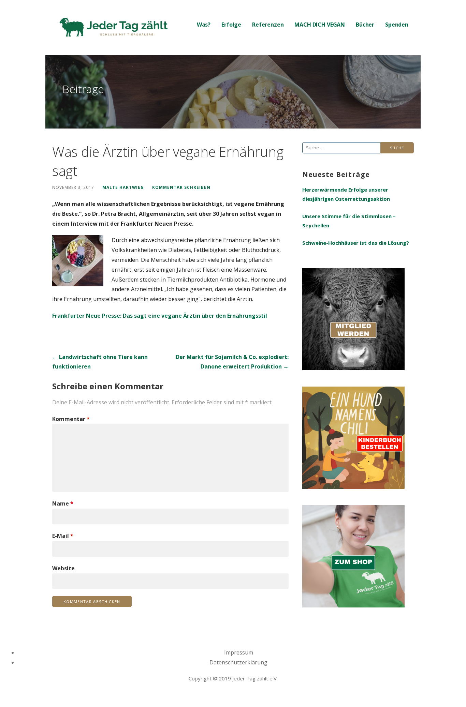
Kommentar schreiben (181, 187)
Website (63, 568)
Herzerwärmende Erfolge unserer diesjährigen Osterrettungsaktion (346, 194)
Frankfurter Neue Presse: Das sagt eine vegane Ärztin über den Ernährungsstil (159, 315)
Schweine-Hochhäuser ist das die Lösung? (355, 242)
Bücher (365, 24)
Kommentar (71, 419)
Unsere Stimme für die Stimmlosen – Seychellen (349, 221)
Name (62, 503)
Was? (203, 24)
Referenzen (267, 24)
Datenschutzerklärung (238, 662)
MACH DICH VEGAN (319, 24)
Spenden (396, 24)
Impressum (238, 652)
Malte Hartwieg (123, 187)
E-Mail (62, 536)
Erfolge (231, 24)
